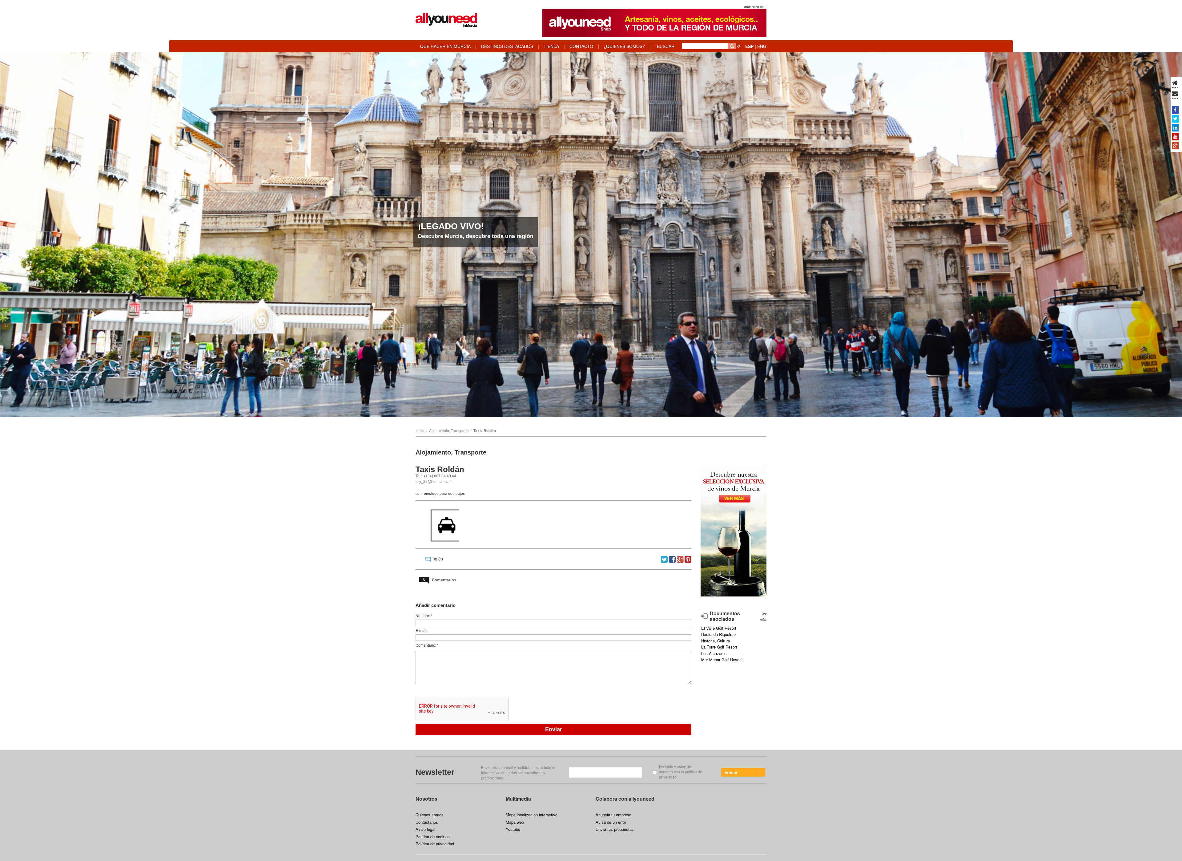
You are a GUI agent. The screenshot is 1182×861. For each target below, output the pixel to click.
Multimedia (518, 798)
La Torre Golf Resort (719, 647)
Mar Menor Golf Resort (721, 659)
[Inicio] (1175, 83)
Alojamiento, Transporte (449, 430)
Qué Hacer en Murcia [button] (445, 46)
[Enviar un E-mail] (1175, 94)
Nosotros (426, 798)
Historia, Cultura (715, 641)
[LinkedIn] (1175, 127)
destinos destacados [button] (507, 46)
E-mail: (421, 630)
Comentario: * (427, 645)
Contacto (581, 46)
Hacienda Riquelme (718, 634)
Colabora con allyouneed (625, 798)
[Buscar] (732, 46)
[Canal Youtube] (1175, 136)
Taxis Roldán (484, 430)
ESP (749, 46)
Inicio (420, 430)
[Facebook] (1175, 110)
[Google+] (1175, 145)
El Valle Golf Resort (718, 628)
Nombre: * (424, 615)
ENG (761, 46)
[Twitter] (1175, 118)
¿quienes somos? (624, 46)
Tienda (551, 46)
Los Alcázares (714, 653)
